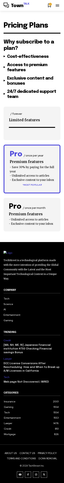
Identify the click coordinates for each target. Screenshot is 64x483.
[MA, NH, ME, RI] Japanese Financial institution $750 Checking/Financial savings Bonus (28, 349)
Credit (7, 340)
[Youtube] (20, 475)
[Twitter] (44, 475)
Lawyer (8, 358)
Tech (6, 377)
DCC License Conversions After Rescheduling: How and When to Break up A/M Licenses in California (31, 367)
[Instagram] (36, 475)
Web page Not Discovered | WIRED (26, 381)
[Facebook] (28, 475)
